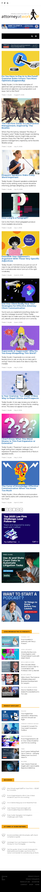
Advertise (35, 882)
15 (17, 509)
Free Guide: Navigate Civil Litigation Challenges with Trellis (19, 816)
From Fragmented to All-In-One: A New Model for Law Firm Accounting (21, 796)
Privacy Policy (33, 876)
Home (37, 884)
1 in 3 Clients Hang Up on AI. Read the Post (22, 803)
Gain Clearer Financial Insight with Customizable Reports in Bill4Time (19, 809)
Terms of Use (25, 882)
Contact (24, 884)
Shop (31, 884)
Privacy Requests (32, 879)
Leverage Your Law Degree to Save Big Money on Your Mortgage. (21, 843)
